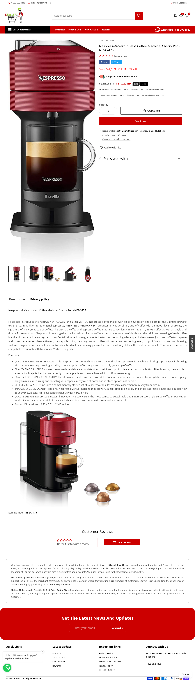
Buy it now (141, 121)
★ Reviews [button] (192, 343)
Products (60, 30)
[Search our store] (139, 16)
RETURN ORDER (107, 670)
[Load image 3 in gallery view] (52, 274)
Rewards (105, 30)
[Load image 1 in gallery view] (16, 274)
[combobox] (97, 16)
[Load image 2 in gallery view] (34, 274)
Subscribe (117, 628)
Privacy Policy (106, 665)
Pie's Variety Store (106, 40)
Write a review (122, 542)
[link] (172, 29)
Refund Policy (106, 653)
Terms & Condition (108, 657)
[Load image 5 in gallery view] (88, 274)
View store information (116, 139)
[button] (106, 56)
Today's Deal (74, 30)
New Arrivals (91, 30)
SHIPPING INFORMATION (111, 661)
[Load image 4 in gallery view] (70, 274)
